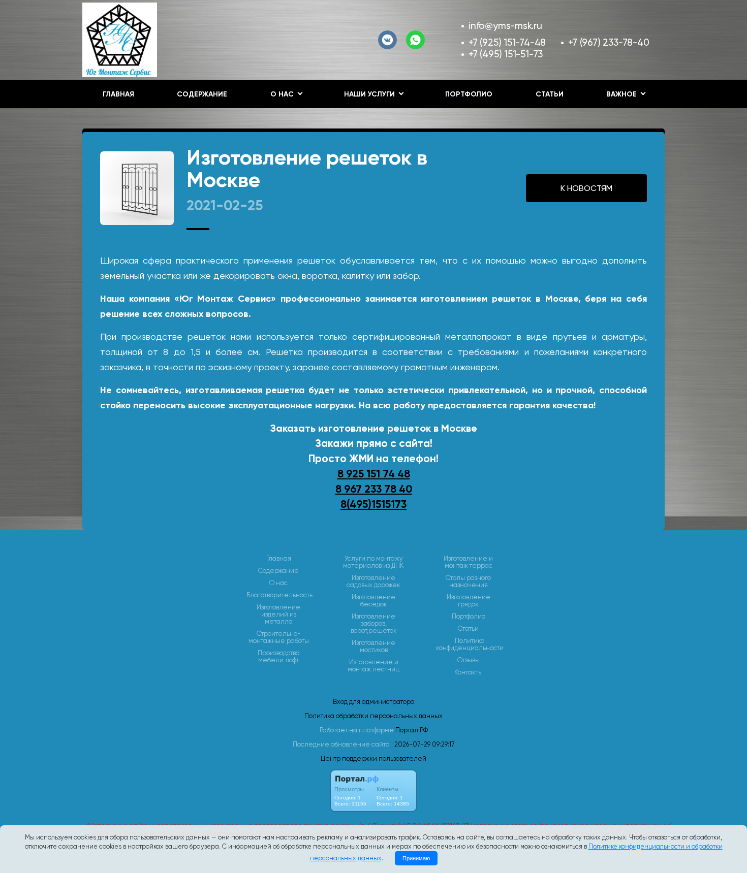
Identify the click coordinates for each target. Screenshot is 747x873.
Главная (118, 94)
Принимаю (416, 858)
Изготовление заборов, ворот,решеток (374, 623)
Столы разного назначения (468, 581)
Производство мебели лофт (278, 657)
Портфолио (468, 94)
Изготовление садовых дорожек (373, 581)
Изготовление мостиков (373, 646)
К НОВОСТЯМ (586, 188)
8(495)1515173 (373, 504)
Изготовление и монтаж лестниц (373, 666)
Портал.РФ (411, 730)
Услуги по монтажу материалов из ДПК (373, 562)
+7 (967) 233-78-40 (608, 42)
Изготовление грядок (468, 601)
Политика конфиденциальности (470, 644)
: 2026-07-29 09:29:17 (422, 744)
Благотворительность (279, 595)
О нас (278, 583)
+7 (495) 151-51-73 (506, 54)
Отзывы (468, 660)
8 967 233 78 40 (373, 489)
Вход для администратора (374, 701)
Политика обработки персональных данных (373, 716)
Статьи (550, 94)
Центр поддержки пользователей (373, 758)
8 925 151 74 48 (373, 473)
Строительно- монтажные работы (278, 637)
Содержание (202, 94)
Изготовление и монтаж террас (468, 562)
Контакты (468, 672)
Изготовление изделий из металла (278, 614)
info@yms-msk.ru (505, 25)
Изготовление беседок (373, 601)
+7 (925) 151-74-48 (507, 42)
